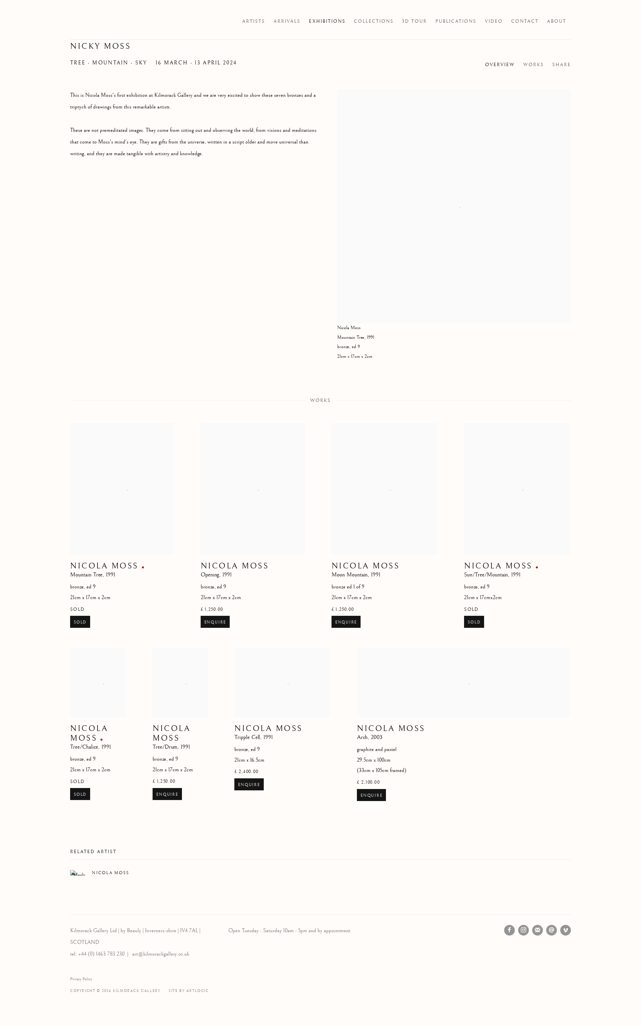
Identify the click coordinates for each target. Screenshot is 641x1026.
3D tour (414, 21)
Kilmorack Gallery (110, 21)
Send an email (551, 930)
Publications (455, 21)
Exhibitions (327, 21)
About (556, 21)
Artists (253, 21)
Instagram (523, 930)
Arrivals (286, 21)
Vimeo (565, 930)
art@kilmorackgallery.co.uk (160, 954)
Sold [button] (80, 622)
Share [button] (561, 64)
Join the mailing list (537, 930)
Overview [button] (500, 64)
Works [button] (533, 64)
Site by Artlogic (189, 991)
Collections (374, 21)
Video (494, 21)
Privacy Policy (81, 979)
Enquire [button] (215, 622)
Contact (525, 21)
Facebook (509, 930)
